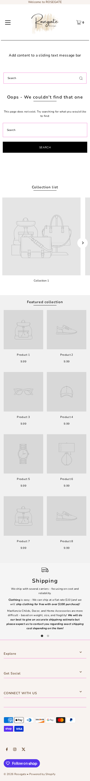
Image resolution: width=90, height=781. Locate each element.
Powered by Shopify (42, 774)
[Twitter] (23, 750)
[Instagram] (14, 750)
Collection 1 (41, 280)
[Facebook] (7, 750)
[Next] (82, 243)
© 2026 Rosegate (15, 774)
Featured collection (45, 302)
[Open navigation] (8, 22)
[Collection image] (41, 236)
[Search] (81, 78)
